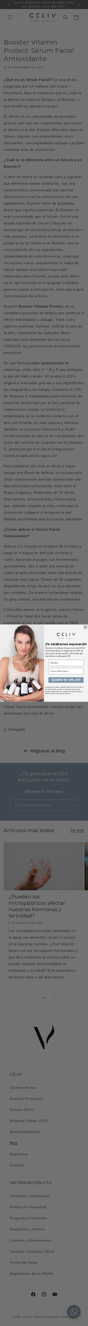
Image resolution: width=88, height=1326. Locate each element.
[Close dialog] (85, 627)
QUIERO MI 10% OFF (66, 680)
